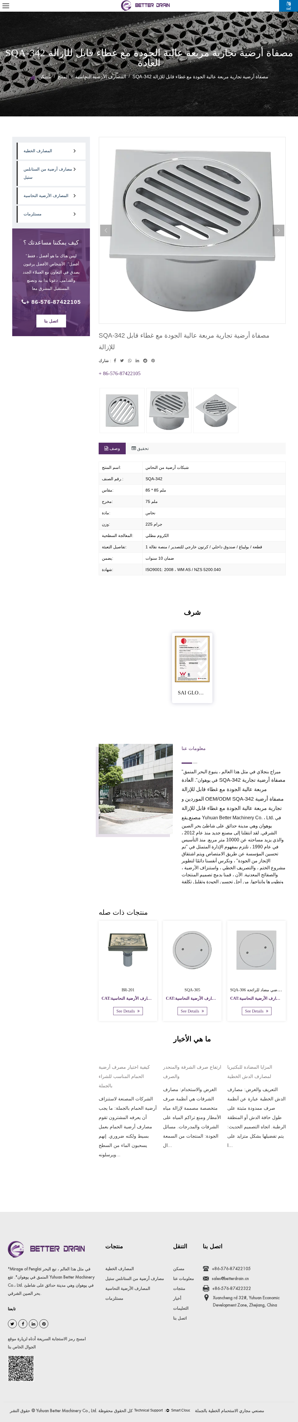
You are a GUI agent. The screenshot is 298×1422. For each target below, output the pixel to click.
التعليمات (181, 1308)
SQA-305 (192, 990)
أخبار (177, 1298)
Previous (106, 230)
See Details (126, 1011)
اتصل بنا (51, 321)
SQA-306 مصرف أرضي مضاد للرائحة (262, 990)
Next (278, 230)
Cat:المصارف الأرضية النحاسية (129, 998)
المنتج (63, 76)
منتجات (179, 1288)
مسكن (44, 76)
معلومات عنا (183, 1278)
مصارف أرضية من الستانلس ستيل (48, 173)
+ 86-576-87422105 (53, 302)
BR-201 (128, 990)
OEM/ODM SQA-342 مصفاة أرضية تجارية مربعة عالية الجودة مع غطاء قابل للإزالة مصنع (233, 808)
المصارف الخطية (38, 151)
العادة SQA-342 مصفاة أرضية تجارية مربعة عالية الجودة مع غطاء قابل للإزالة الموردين (233, 789)
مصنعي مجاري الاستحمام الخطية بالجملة (229, 1410)
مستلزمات (33, 214)
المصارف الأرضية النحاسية (100, 76)
